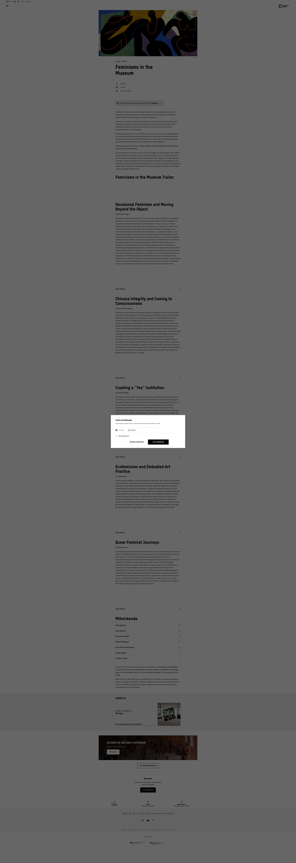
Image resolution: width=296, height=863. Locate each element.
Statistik (133, 430)
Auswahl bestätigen (137, 442)
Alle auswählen (158, 442)
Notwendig (121, 430)
